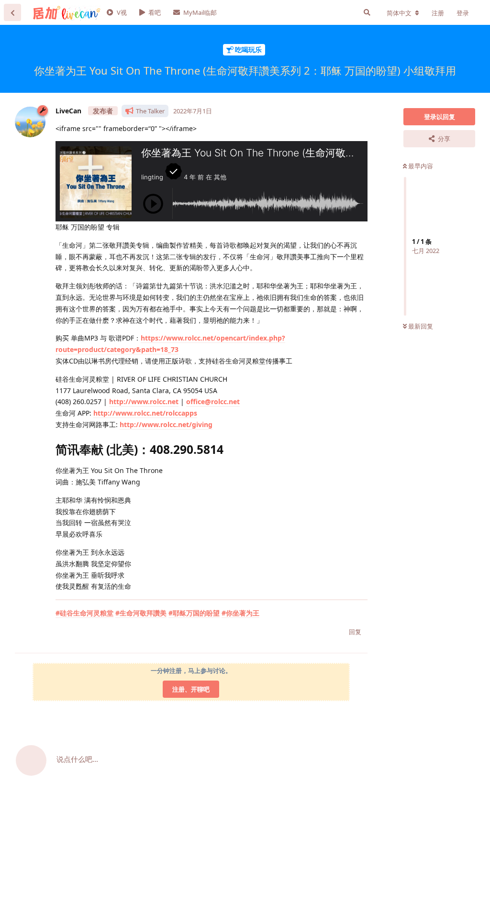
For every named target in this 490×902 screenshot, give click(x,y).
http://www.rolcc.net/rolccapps (145, 413)
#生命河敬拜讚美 (141, 612)
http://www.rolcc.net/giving (166, 424)
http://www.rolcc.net (143, 401)
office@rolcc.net (213, 401)
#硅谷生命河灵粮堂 (84, 612)
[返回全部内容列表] (12, 12)
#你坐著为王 (240, 612)
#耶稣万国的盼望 (194, 612)
